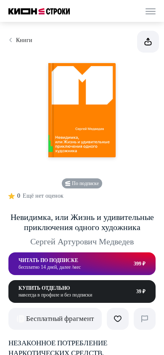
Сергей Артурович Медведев (82, 241)
